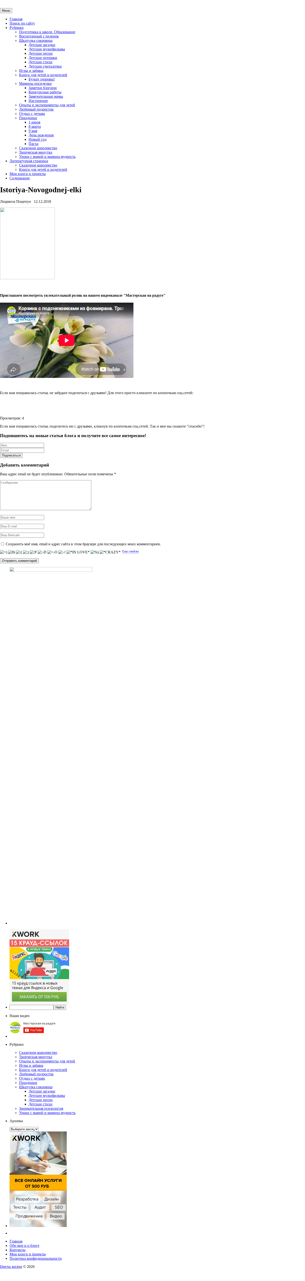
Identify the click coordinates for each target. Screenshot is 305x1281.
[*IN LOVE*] (78, 552)
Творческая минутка (35, 152)
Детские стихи (40, 62)
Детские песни (41, 53)
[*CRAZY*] (110, 552)
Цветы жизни (11, 1267)
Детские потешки (43, 58)
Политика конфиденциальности (36, 1258)
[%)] (95, 552)
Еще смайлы (130, 551)
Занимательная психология (41, 1108)
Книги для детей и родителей (43, 75)
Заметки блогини (43, 88)
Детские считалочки (45, 66)
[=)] (3, 552)
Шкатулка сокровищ (35, 40)
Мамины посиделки (35, 83)
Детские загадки (42, 45)
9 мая (33, 131)
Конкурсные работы (45, 92)
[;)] (26, 552)
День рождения (41, 135)
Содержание (20, 178)
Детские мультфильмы (47, 49)
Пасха (33, 144)
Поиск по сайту (22, 23)
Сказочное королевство (38, 148)
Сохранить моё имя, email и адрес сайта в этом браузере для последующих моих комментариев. (83, 544)
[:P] (33, 552)
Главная (16, 19)
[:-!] (62, 552)
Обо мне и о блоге (24, 1245)
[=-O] (52, 552)
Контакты (17, 1250)
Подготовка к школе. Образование (47, 32)
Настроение (38, 101)
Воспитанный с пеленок (39, 36)
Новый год (37, 139)
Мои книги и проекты (28, 174)
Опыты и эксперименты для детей (47, 105)
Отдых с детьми (32, 114)
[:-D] (42, 552)
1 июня (34, 122)
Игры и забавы (31, 71)
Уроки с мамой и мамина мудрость (47, 157)
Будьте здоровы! (42, 79)
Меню (6, 10)
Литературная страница (29, 161)
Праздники (28, 118)
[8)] (11, 552)
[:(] (19, 552)
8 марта (35, 126)
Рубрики (17, 28)
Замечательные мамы (46, 96)
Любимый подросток (36, 109)
